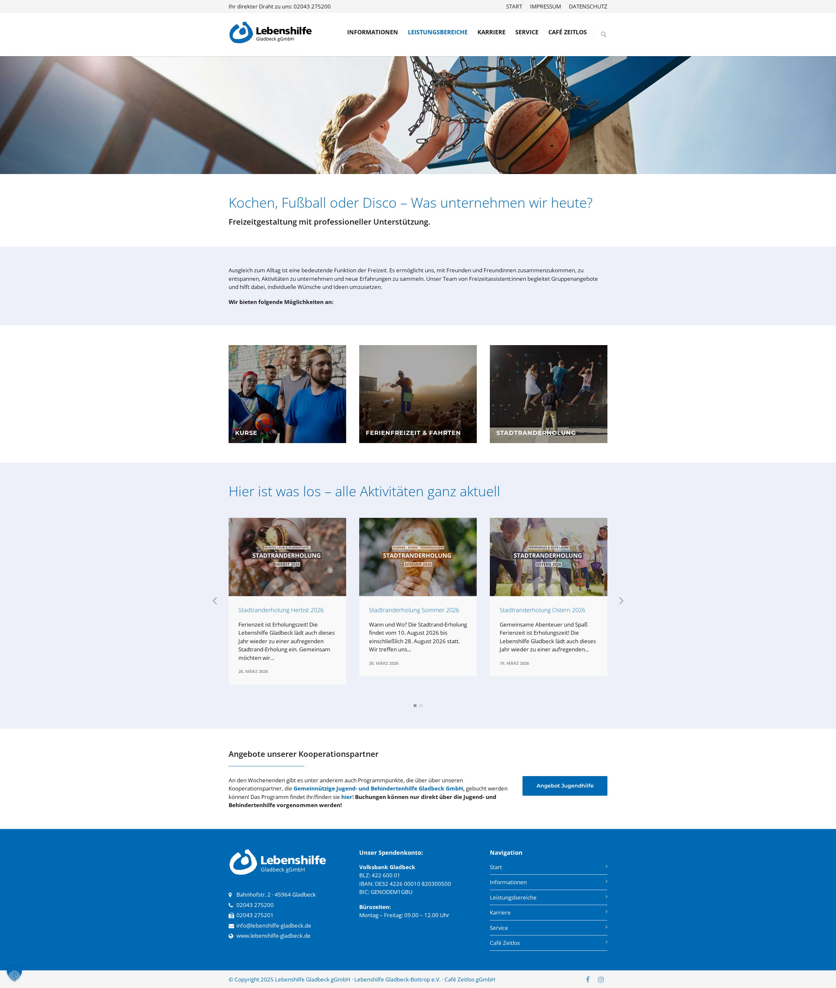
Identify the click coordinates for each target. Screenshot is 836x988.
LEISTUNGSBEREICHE (438, 32)
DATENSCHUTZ (588, 6)
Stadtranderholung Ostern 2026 (542, 610)
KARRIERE (491, 32)
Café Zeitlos (505, 943)
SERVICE (527, 32)
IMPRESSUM (545, 6)
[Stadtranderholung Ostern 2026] (548, 557)
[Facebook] (587, 979)
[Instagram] (600, 979)
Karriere (500, 912)
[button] (14, 973)
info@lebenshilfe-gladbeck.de (273, 925)
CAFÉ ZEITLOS (567, 32)
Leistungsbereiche (513, 897)
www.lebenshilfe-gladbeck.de (273, 935)
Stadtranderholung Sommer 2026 (414, 610)
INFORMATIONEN (372, 32)
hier (346, 797)
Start (496, 867)
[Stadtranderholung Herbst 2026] (287, 557)
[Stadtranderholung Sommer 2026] (418, 557)
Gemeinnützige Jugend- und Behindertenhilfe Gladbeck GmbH (378, 788)
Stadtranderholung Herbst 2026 (281, 610)
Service (499, 928)
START (514, 6)
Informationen (508, 882)
